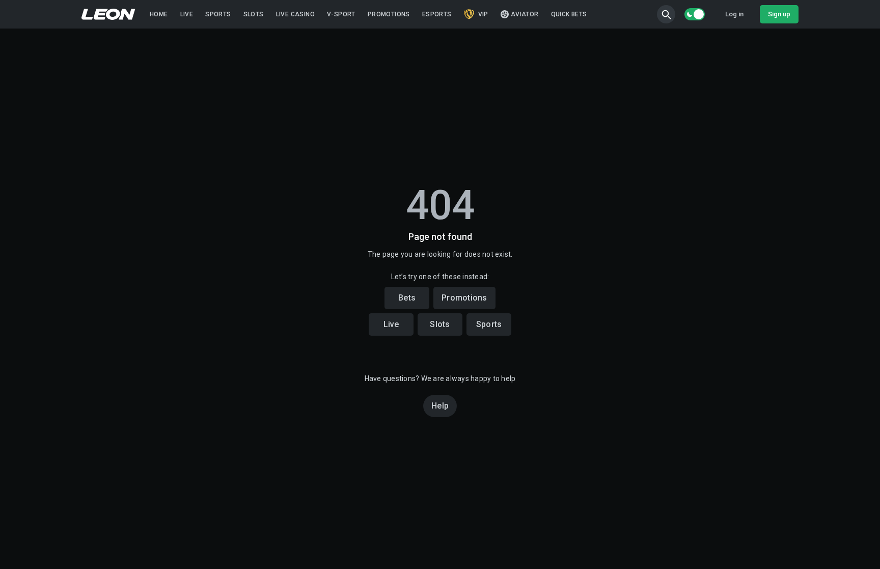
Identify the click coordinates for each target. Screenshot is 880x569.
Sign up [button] (779, 14)
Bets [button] (407, 298)
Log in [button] (734, 14)
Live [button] (391, 324)
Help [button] (440, 406)
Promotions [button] (464, 298)
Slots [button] (440, 324)
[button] (666, 14)
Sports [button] (489, 324)
